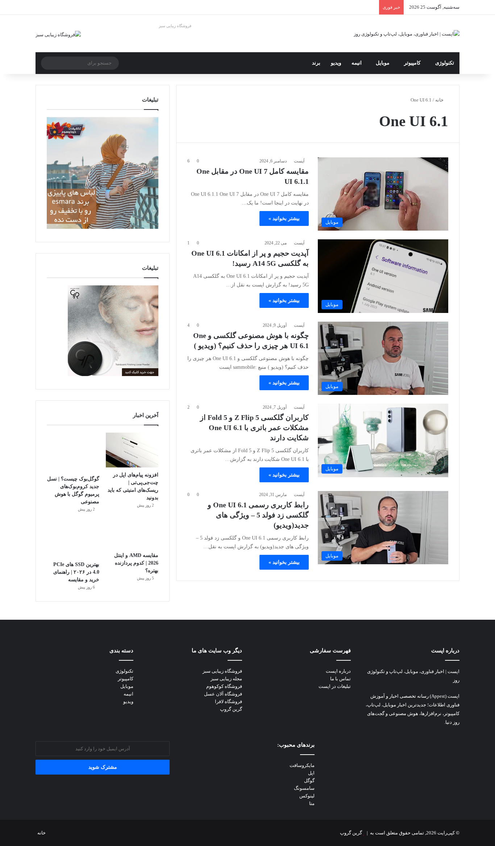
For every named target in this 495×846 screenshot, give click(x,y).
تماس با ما (340, 678)
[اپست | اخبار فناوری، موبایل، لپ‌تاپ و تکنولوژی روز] (406, 33)
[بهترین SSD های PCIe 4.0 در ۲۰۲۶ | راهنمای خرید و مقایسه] (73, 539)
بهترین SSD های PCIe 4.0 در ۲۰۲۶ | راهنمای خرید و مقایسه (76, 572)
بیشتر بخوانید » (284, 218)
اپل (311, 773)
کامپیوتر (412, 63)
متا (312, 803)
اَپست (299, 161)
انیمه (357, 63)
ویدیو (336, 63)
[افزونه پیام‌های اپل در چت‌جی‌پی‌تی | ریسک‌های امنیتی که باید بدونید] (132, 450)
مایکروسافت (302, 765)
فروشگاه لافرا (228, 701)
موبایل (383, 63)
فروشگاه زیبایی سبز (175, 26)
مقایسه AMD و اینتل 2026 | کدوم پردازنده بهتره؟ (136, 563)
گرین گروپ (231, 709)
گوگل (309, 780)
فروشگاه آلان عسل (223, 694)
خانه (440, 100)
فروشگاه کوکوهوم (224, 686)
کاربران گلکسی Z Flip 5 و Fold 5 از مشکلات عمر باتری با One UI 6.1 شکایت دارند (254, 427)
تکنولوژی (444, 63)
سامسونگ (304, 788)
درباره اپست (338, 671)
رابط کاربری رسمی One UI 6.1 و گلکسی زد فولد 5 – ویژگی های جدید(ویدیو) (258, 515)
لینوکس (307, 795)
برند (316, 63)
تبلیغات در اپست (335, 686)
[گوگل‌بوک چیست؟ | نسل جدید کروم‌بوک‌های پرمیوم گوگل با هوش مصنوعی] (73, 452)
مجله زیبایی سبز (226, 678)
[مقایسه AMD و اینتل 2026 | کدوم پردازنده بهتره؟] (132, 535)
